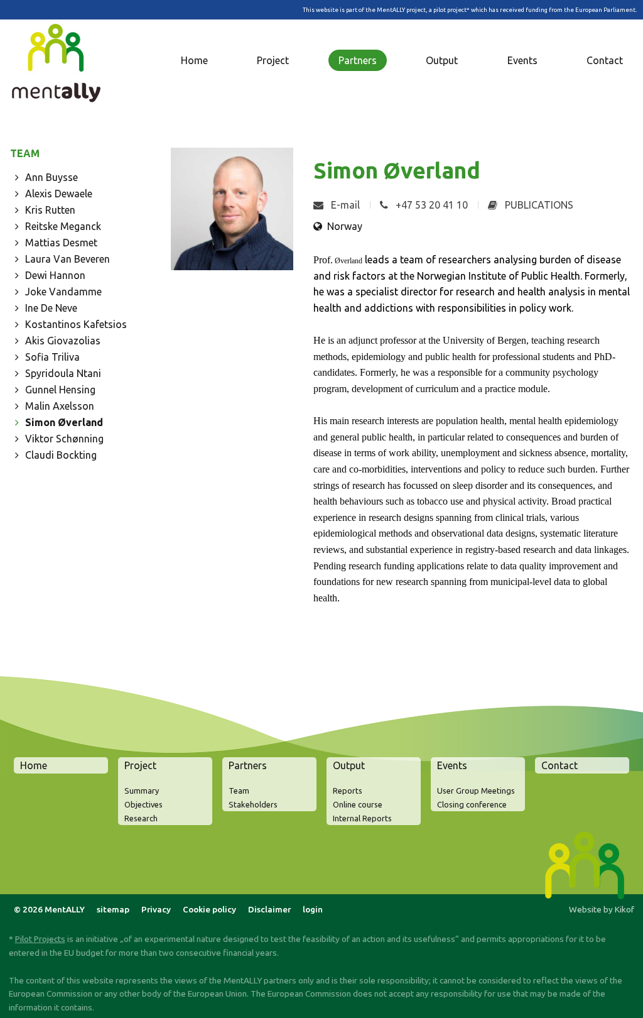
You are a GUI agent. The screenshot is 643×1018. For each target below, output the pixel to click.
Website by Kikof (601, 909)
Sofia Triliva (52, 357)
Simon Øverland (64, 422)
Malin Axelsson (59, 406)
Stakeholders (253, 804)
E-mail (344, 205)
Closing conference (472, 804)
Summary (141, 790)
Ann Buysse (51, 177)
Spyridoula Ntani (63, 373)
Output (442, 60)
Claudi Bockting (61, 455)
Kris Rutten (50, 210)
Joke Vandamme (63, 291)
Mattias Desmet (61, 242)
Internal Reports (362, 818)
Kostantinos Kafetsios (76, 324)
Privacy (156, 909)
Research (141, 818)
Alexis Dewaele (58, 193)
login (313, 909)
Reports (347, 790)
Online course (357, 804)
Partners (357, 60)
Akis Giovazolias (62, 340)
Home (194, 60)
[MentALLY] (59, 66)
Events (522, 60)
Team (239, 790)
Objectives (143, 804)
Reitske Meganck (63, 226)
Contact (604, 60)
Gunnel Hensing (60, 389)
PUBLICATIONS (537, 205)
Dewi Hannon (55, 275)
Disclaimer (269, 909)
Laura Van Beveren (67, 259)
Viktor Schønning (64, 438)
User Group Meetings (476, 790)
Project (273, 60)
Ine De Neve (51, 308)
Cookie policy (209, 909)
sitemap (113, 909)
